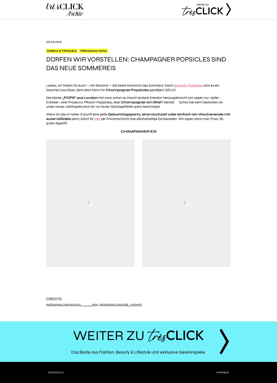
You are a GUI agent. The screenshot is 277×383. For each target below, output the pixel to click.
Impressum (222, 372)
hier (97, 119)
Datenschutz (56, 372)
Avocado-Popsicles (188, 85)
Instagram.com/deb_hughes (120, 304)
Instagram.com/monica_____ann (72, 304)
